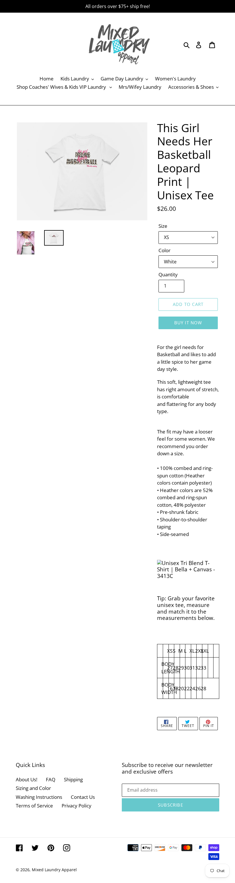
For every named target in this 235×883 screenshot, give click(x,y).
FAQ (50, 779)
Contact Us (83, 797)
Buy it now (188, 322)
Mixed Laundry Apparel (54, 869)
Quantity (168, 274)
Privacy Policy (76, 805)
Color (164, 250)
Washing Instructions (39, 797)
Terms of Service (34, 805)
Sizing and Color (33, 788)
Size (162, 226)
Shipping (73, 779)
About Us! (26, 779)
